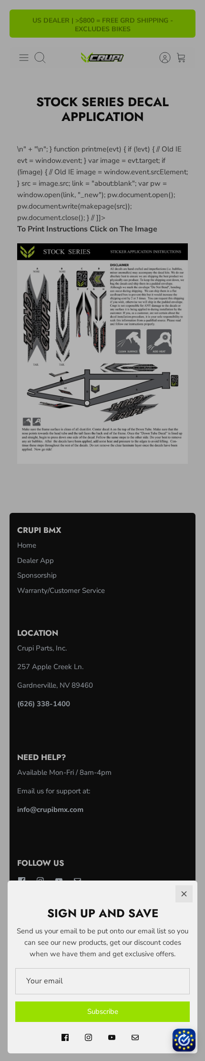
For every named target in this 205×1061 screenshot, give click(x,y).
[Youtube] (111, 1037)
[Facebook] (65, 1037)
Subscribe (102, 1011)
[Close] (184, 893)
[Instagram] (88, 1037)
